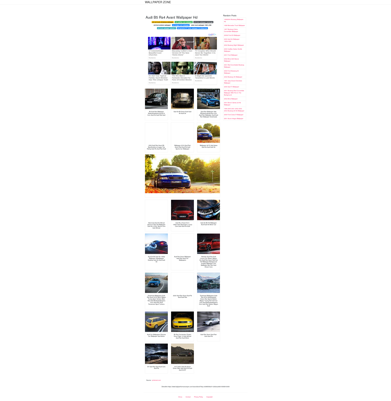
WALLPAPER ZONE (158, 2)
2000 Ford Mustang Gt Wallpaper (231, 72)
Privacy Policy (198, 397)
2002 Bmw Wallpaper (231, 99)
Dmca (180, 397)
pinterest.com (156, 380)
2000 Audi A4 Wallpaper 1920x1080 (231, 40)
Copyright (209, 397)
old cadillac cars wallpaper (183, 22)
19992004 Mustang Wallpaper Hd (233, 20)
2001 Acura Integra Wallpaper (233, 118)
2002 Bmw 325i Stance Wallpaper (231, 60)
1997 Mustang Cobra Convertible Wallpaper (231, 30)
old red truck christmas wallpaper (162, 22)
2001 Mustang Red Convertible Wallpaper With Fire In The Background (234, 93)
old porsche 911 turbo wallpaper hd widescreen (192, 28)
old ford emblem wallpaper (162, 25)
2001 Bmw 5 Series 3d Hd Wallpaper (232, 104)
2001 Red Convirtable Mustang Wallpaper (234, 66)
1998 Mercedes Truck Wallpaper (234, 25)
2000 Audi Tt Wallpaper (231, 87)
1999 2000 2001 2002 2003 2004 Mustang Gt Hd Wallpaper (234, 110)
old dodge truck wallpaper (181, 25)
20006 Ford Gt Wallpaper (232, 35)
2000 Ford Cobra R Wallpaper (233, 115)
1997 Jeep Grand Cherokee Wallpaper (233, 82)
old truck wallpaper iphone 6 (167, 28)
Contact (188, 397)
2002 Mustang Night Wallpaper (234, 45)
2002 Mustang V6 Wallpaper (233, 77)
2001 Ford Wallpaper (231, 55)
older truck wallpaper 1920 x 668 (201, 25)
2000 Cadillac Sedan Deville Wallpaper (233, 50)
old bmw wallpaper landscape (203, 22)
